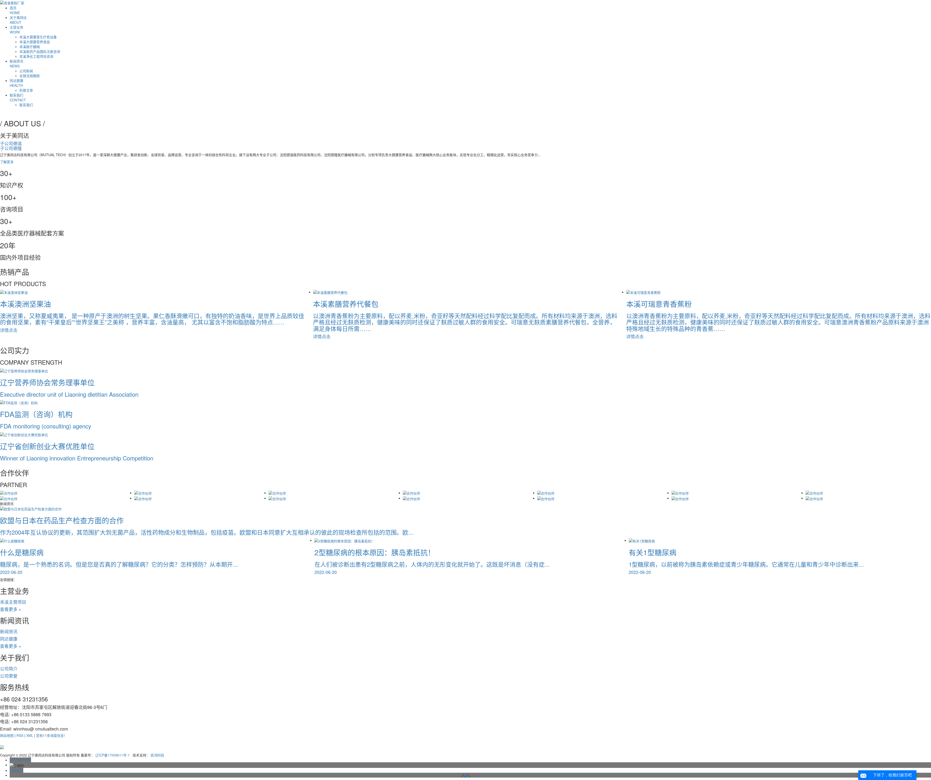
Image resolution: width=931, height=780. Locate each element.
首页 (15, 10)
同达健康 (16, 83)
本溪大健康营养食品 (34, 41)
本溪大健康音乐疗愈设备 (38, 36)
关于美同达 (18, 20)
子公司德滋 (11, 143)
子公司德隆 (11, 148)
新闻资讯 (16, 63)
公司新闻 (26, 70)
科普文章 (26, 90)
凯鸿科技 (157, 755)
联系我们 (18, 97)
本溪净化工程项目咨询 (36, 56)
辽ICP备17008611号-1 (112, 755)
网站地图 (7, 735)
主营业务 (16, 29)
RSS (19, 735)
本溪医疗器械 (29, 46)
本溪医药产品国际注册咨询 (39, 51)
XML (29, 735)
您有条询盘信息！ (51, 735)
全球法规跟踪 (29, 75)
